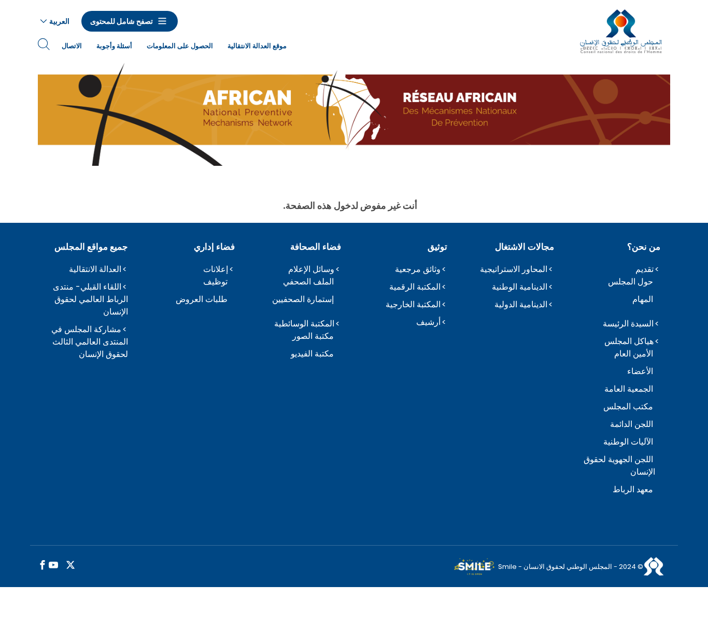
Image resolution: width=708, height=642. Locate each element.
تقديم (644, 269)
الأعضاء (640, 371)
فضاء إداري (214, 246)
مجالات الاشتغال (524, 246)
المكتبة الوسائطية (304, 324)
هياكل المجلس (629, 341)
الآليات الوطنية (628, 442)
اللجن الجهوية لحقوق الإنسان (619, 465)
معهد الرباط (633, 489)
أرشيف (428, 322)
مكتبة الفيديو (312, 354)
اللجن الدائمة (631, 424)
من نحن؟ (643, 246)
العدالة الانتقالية (95, 269)
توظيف (215, 282)
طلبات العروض (202, 299)
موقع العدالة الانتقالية (257, 46)
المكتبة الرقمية (415, 287)
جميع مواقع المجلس (91, 246)
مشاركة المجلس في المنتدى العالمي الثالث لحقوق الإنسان (89, 341)
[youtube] (53, 566)
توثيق (437, 246)
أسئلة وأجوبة (114, 46)
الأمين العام (633, 354)
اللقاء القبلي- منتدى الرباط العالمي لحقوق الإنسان (90, 299)
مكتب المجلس (628, 406)
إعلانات (215, 269)
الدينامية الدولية (520, 304)
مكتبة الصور (313, 336)
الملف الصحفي (308, 282)
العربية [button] (59, 21)
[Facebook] (42, 566)
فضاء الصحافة (315, 246)
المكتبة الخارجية (413, 304)
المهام (642, 299)
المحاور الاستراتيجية (513, 269)
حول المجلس (630, 282)
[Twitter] (70, 566)
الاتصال (72, 46)
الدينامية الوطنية (519, 287)
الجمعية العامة (628, 389)
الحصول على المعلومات (180, 46)
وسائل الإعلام (311, 269)
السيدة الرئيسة (628, 324)
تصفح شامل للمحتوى (121, 21)
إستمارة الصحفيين (303, 299)
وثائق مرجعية (418, 269)
